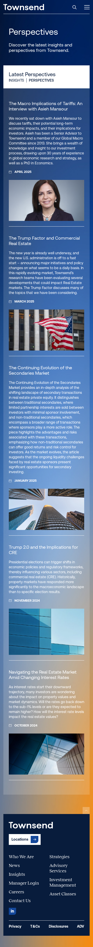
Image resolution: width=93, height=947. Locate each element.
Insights (16, 80)
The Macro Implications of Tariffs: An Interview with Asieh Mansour (45, 106)
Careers (16, 891)
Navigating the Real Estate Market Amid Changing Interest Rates (43, 674)
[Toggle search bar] (74, 7)
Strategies (59, 856)
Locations (20, 839)
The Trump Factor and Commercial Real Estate (44, 240)
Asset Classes (62, 893)
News (14, 865)
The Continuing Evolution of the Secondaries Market (40, 370)
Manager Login (24, 883)
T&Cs (35, 926)
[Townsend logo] (23, 7)
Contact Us (20, 900)
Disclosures (58, 926)
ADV (80, 926)
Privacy (15, 926)
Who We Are (21, 856)
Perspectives (41, 80)
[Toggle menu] (87, 7)
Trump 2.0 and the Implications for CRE (43, 549)
